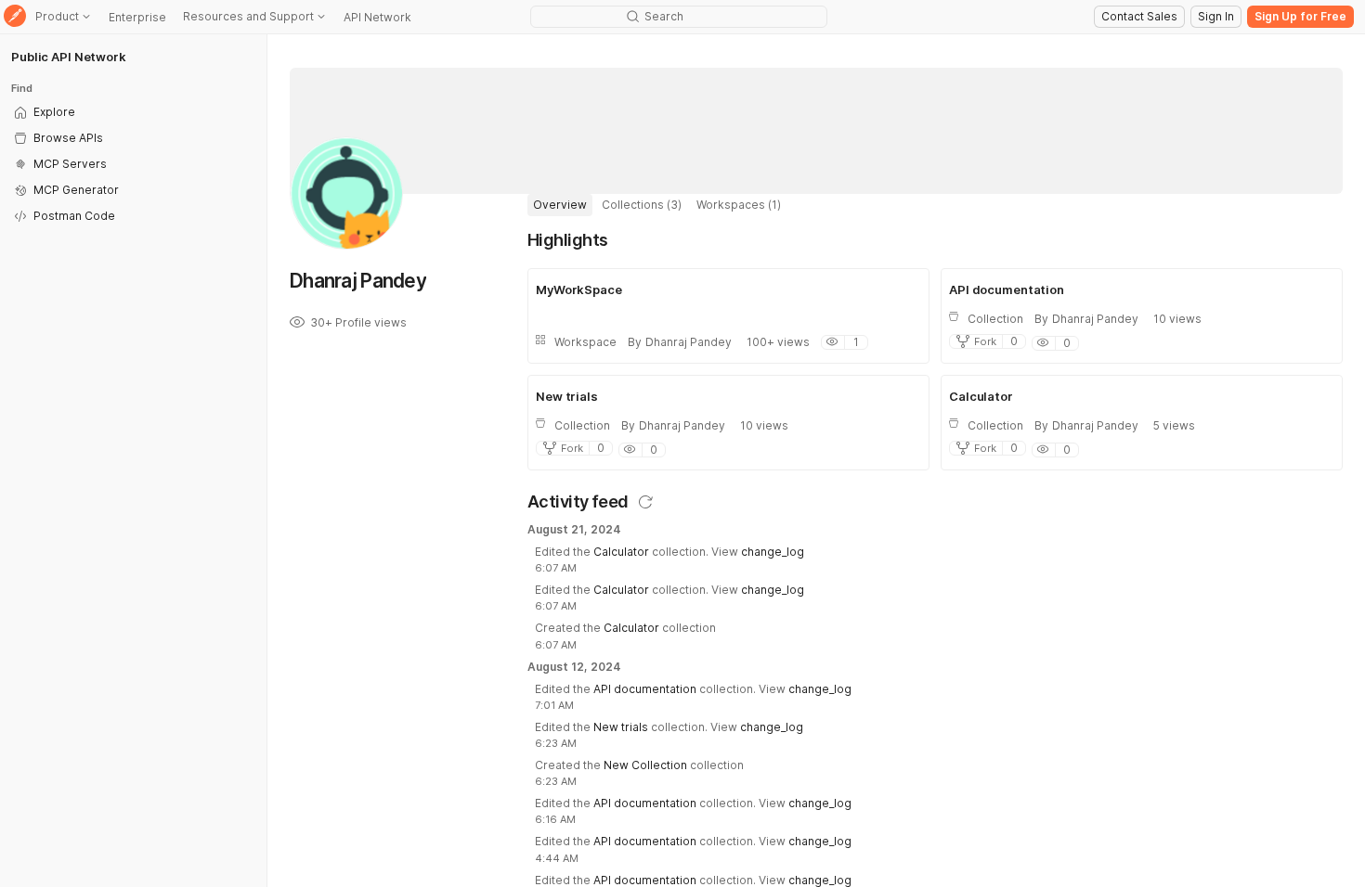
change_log (772, 552)
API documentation (644, 689)
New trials (620, 727)
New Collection (645, 765)
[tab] (559, 205)
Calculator (621, 552)
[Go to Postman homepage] (15, 17)
